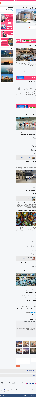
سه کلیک (26, 395)
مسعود (28, 24)
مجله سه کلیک (16, 3)
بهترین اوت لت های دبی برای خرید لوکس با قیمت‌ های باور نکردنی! (24, 199)
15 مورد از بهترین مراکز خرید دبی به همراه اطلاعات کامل (25, 157)
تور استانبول (24, 389)
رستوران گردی (19, 3)
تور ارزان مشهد (12, 389)
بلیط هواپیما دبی (28, 389)
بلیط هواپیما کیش (34, 389)
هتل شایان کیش (16, 389)
